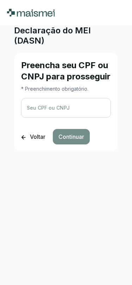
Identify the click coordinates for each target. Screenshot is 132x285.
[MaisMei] (31, 13)
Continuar (71, 136)
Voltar (37, 136)
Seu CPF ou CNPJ (48, 108)
